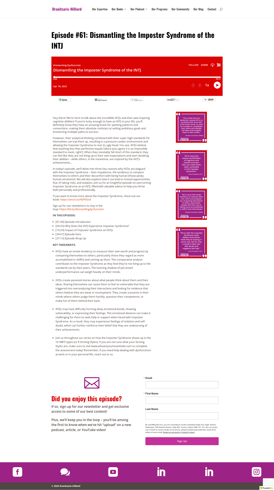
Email (148, 378)
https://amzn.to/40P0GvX (75, 199)
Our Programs (159, 9)
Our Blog (198, 9)
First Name (151, 393)
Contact (212, 9)
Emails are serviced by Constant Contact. (179, 432)
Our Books (117, 9)
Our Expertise (100, 9)
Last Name (151, 409)
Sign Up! (182, 441)
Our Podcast (137, 9)
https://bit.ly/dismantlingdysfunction (81, 209)
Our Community (180, 9)
